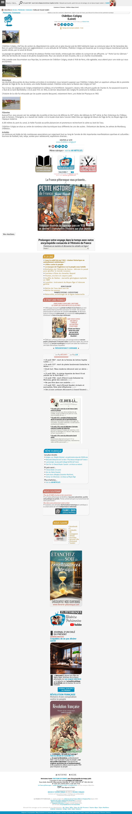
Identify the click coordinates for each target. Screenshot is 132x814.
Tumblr (72, 543)
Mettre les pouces (52, 290)
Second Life (74, 539)
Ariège (65, 809)
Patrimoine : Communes (25, 10)
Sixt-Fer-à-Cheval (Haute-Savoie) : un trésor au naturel (64, 464)
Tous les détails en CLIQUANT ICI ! (62, 756)
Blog (37, 812)
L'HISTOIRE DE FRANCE (59, 779)
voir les (73, 150)
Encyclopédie (31, 812)
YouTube (72, 538)
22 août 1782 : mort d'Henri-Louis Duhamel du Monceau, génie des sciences (63, 379)
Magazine (24, 812)
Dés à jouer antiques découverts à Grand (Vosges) (65, 390)
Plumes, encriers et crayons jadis (58, 276)
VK (70, 532)
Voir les (53, 482)
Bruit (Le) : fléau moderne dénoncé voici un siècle (65, 369)
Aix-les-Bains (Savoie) (53, 472)
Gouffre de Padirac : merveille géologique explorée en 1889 (65, 279)
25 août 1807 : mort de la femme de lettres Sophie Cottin (65, 361)
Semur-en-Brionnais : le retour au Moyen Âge (61, 477)
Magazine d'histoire (58, 803)
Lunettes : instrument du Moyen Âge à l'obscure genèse (64, 283)
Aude (73, 809)
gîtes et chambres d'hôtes (59, 801)
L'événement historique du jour (66, 795)
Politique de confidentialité (76, 794)
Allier (71, 807)
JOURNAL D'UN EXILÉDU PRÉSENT (66, 689)
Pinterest (73, 541)
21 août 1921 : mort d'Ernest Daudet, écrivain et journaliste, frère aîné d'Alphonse (64, 386)
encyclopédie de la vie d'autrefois (70, 804)
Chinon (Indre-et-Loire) (53, 470)
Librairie (87, 812)
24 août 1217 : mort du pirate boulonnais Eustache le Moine (66, 365)
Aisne (67, 807)
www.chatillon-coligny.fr (66, 142)
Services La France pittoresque (57, 794)
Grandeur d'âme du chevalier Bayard (60, 273)
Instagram (73, 534)
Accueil (15, 10)
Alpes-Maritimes (104, 807)
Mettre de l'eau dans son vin (57, 288)
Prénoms (103, 812)
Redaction (85, 21)
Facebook (73, 526)
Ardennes (59, 809)
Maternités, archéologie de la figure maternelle (65, 294)
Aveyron (78, 809)
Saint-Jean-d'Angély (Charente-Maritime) (59, 474)
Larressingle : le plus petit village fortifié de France (62, 462)
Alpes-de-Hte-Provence (81, 807)
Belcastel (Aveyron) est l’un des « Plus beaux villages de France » (67, 459)
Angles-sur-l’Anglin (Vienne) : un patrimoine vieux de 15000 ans (67, 457)
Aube (69, 809)
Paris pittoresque (94, 812)
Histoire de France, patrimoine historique (62, 800)
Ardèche (52, 809)
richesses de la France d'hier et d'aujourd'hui (77, 799)
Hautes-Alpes (94, 807)
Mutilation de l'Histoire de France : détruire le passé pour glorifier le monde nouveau (65, 270)
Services (108, 812)
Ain (63, 807)
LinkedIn (73, 530)
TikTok (71, 536)
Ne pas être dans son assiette (57, 382)
